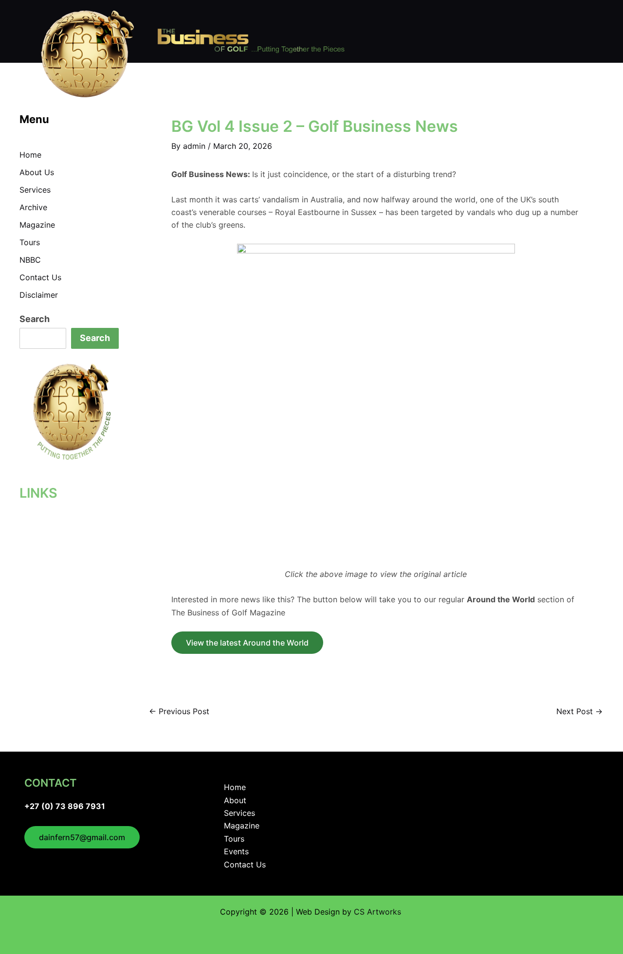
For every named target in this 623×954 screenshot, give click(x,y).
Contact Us (40, 277)
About (235, 800)
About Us (36, 172)
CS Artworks (378, 912)
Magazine (37, 225)
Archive (33, 207)
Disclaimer (38, 295)
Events (236, 851)
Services (35, 190)
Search (34, 319)
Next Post (579, 711)
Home (30, 155)
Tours (29, 242)
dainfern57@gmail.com (82, 837)
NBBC (30, 260)
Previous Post (179, 711)
